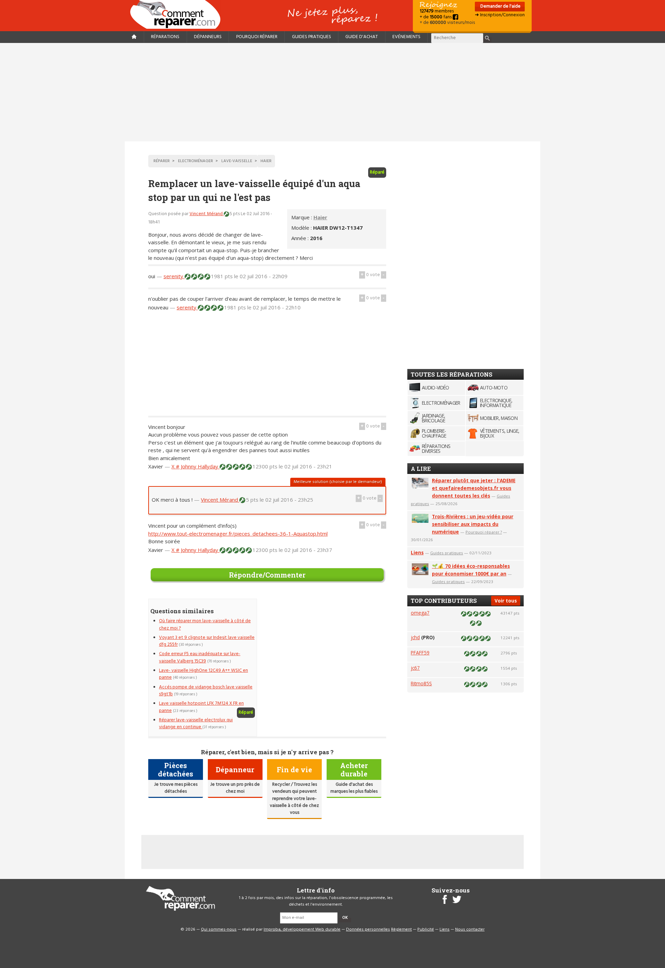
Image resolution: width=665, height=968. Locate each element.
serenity (174, 276)
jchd (415, 637)
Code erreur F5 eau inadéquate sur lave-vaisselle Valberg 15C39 (199, 657)
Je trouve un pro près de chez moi (235, 788)
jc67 (415, 668)
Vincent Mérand (206, 214)
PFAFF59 (420, 652)
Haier (320, 217)
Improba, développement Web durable (302, 929)
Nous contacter (470, 929)
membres (437, 11)
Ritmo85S (421, 683)
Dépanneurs (208, 37)
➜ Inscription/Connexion (500, 15)
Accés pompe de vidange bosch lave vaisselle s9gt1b (205, 691)
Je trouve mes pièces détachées (175, 788)
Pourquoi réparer (256, 37)
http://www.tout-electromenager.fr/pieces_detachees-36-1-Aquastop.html (238, 533)
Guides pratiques (311, 37)
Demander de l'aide (500, 6)
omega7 (420, 612)
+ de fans (436, 17)
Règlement (401, 929)
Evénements (406, 37)
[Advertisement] (332, 92)
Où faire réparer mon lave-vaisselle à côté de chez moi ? (205, 624)
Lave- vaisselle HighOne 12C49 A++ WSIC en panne (203, 674)
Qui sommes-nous (219, 929)
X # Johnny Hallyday (195, 466)
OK (345, 917)
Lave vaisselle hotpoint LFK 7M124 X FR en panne (201, 707)
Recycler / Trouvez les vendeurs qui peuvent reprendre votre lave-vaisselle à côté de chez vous (294, 799)
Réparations (165, 37)
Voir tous (506, 600)
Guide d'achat (361, 37)
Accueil (178, 14)
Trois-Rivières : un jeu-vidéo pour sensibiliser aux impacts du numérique (472, 524)
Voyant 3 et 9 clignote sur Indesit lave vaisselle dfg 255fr (207, 641)
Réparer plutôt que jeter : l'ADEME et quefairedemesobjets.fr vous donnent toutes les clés (473, 488)
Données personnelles (368, 929)
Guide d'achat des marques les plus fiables (354, 788)
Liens (417, 552)
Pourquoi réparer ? (484, 532)
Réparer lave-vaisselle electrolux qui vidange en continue (196, 723)
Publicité (425, 929)
